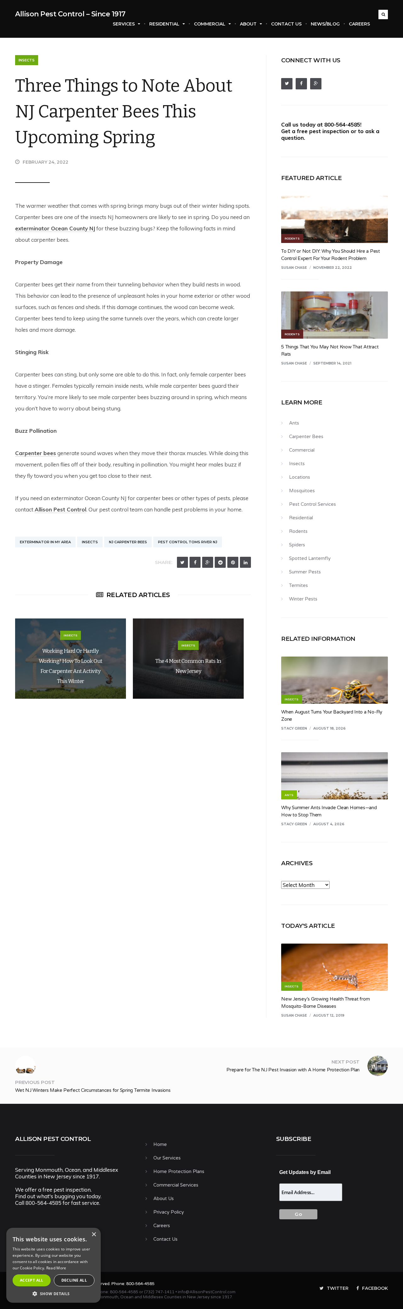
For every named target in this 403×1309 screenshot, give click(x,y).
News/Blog (325, 24)
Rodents (298, 531)
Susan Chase (294, 267)
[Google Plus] (207, 562)
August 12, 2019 (328, 1015)
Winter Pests (303, 599)
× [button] (93, 1234)
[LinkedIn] (245, 562)
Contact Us (286, 24)
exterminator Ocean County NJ (55, 228)
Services (124, 24)
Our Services (167, 1158)
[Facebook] (195, 562)
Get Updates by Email (305, 1172)
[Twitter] (182, 562)
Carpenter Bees (306, 436)
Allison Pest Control (60, 509)
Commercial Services (175, 1185)
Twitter (338, 1288)
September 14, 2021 (332, 363)
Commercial (209, 24)
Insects (27, 60)
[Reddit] (220, 562)
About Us (163, 1198)
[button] (53, 1293)
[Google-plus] (315, 83)
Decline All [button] (74, 1280)
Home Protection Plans (178, 1171)
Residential (164, 24)
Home (160, 1144)
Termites (298, 585)
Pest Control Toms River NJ (187, 542)
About (248, 24)
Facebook (375, 1288)
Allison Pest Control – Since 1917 (70, 14)
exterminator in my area (45, 542)
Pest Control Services (312, 504)
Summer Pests (305, 572)
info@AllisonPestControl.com (207, 1292)
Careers (359, 24)
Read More (56, 1268)
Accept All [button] (31, 1280)
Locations (299, 477)
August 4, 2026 (328, 824)
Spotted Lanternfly (310, 558)
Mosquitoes (302, 491)
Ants (294, 423)
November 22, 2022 (332, 267)
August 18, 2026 (329, 728)
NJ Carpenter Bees (128, 542)
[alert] (53, 1265)
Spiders (297, 545)
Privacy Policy (168, 1212)
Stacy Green (294, 728)
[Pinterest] (232, 562)
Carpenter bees (35, 453)
